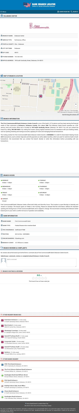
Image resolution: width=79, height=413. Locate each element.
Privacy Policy (44, 405)
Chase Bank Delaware (11, 391)
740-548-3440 (19, 56)
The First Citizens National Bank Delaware (18, 369)
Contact (49, 405)
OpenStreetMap (74, 110)
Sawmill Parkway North (12, 336)
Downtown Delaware (11, 319)
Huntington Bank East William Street (16, 375)
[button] (39, 95)
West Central (8, 325)
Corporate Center (10, 341)
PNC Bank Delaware (10, 380)
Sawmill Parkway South (12, 347)
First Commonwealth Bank (23, 221)
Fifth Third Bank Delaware (12, 364)
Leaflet (62, 110)
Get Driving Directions (69, 114)
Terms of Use (37, 405)
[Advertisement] (39, 68)
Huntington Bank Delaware (13, 396)
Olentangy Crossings (11, 330)
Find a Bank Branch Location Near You (37, 403)
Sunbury (7, 352)
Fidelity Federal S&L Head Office (14, 385)
